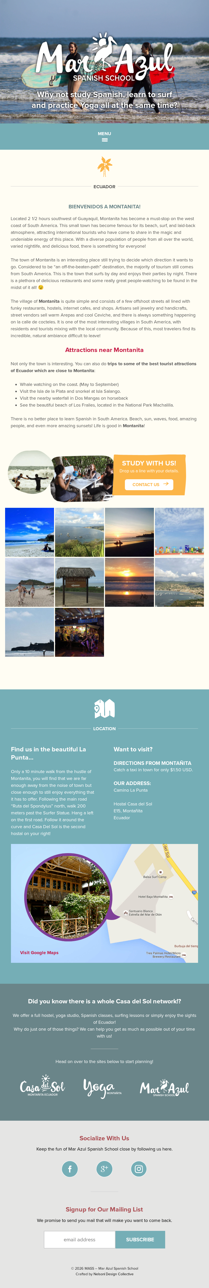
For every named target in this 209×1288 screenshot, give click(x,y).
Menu (104, 133)
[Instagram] (148, 1170)
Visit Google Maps (39, 952)
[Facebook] (79, 1170)
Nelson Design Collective (114, 1274)
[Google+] (113, 1170)
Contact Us (146, 484)
